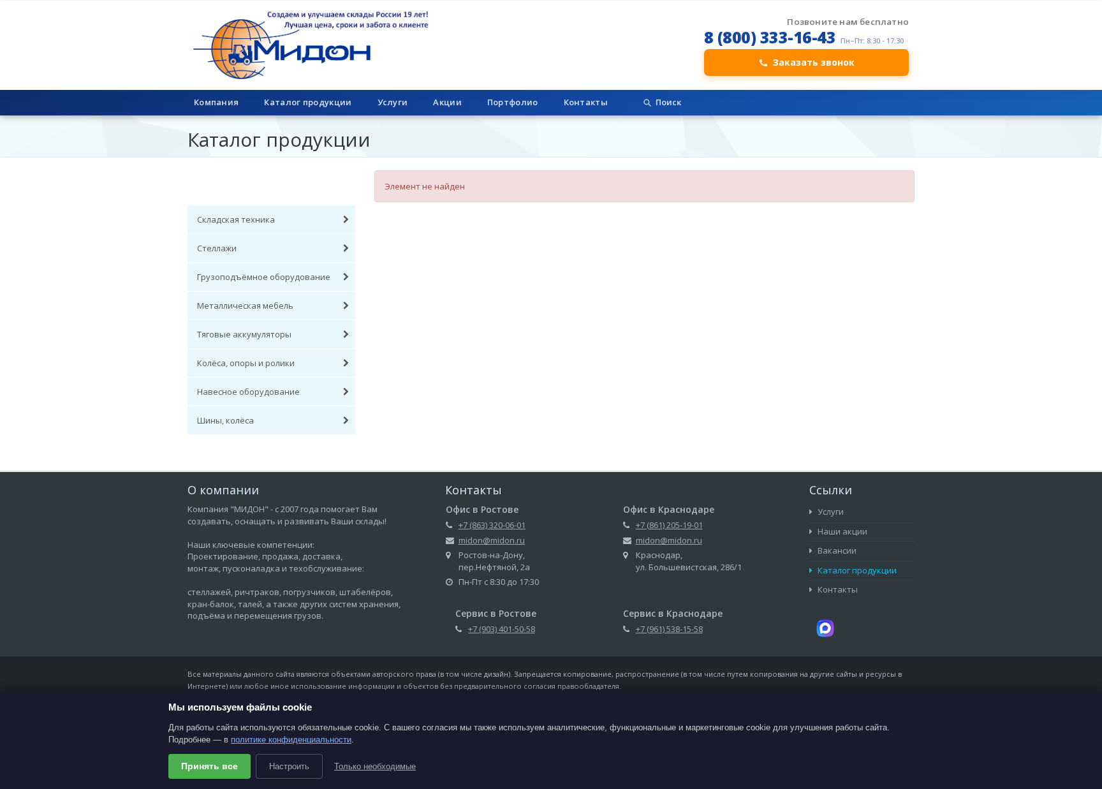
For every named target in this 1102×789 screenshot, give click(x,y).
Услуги (393, 102)
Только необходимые (375, 766)
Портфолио (512, 102)
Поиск (668, 102)
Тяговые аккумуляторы (244, 334)
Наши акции (841, 531)
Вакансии (836, 550)
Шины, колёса (225, 420)
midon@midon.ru (492, 540)
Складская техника (236, 219)
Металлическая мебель (245, 305)
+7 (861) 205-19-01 (669, 525)
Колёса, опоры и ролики (246, 363)
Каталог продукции (307, 102)
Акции (447, 102)
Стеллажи (217, 248)
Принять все (209, 766)
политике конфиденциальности (291, 739)
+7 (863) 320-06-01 (492, 525)
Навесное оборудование (248, 391)
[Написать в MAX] (825, 627)
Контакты (586, 102)
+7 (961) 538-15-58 (669, 629)
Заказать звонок (814, 62)
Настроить (289, 766)
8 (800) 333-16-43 (770, 37)
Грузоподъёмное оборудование (263, 277)
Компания (216, 102)
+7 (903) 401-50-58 (501, 629)
